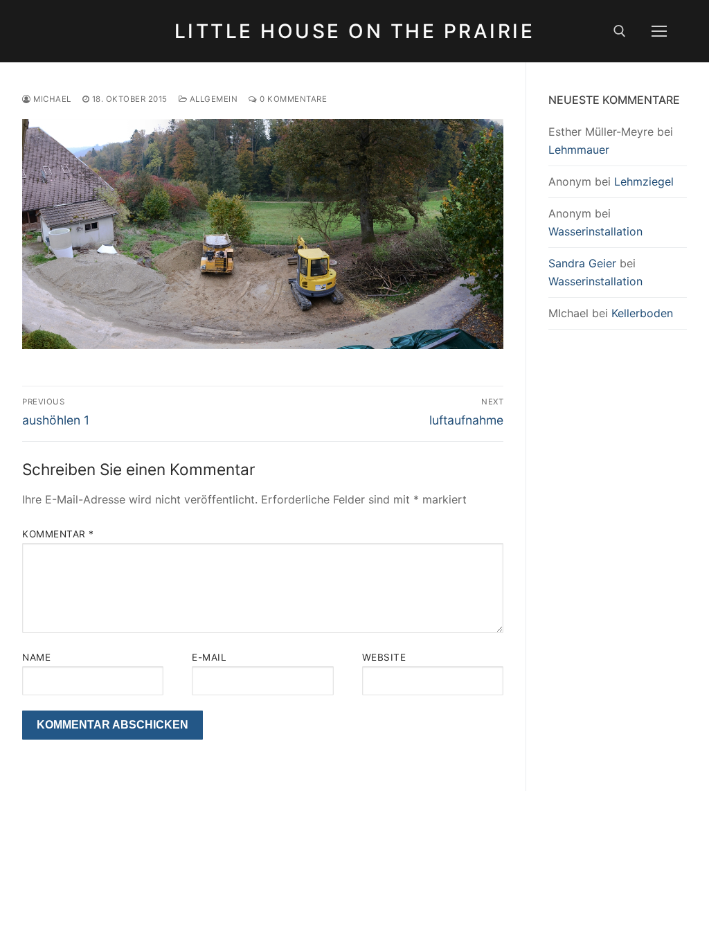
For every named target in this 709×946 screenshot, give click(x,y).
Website (384, 657)
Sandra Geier (582, 263)
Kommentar (58, 533)
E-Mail (209, 657)
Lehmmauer (578, 150)
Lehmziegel (644, 181)
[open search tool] (619, 31)
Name (36, 657)
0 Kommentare (292, 99)
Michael (51, 99)
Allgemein (212, 99)
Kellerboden (642, 313)
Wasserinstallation (595, 231)
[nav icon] (659, 31)
